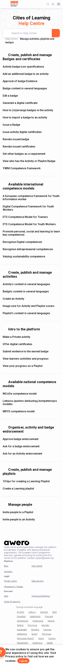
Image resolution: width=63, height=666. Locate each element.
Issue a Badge (11, 124)
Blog (6, 566)
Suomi (34, 634)
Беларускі (37, 643)
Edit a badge (10, 95)
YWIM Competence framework (21, 168)
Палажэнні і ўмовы (13, 586)
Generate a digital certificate (20, 103)
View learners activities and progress (26, 358)
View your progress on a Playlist (23, 366)
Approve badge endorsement (20, 439)
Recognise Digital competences (22, 242)
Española (21, 616)
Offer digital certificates (17, 344)
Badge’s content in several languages (26, 291)
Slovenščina (22, 621)
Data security (38, 581)
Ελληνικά (32, 625)
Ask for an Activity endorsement (22, 453)
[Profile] (53, 4)
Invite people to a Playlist (18, 512)
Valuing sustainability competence (24, 256)
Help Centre (11, 38)
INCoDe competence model (20, 393)
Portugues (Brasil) (25, 638)
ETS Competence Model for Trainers (25, 217)
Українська (37, 621)
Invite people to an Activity (19, 519)
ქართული (22, 634)
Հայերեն (22, 630)
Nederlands (35, 616)
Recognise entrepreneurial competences (28, 249)
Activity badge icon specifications (23, 66)
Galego (20, 625)
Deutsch (44, 612)
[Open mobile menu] (58, 4)
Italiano (51, 621)
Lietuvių (32, 612)
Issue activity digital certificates (22, 132)
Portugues (46, 634)
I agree (23, 661)
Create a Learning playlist (18, 488)
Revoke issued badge (16, 139)
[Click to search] (47, 4)
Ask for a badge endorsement (21, 446)
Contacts (8, 571)
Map (6, 596)
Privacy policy (10, 581)
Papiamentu (22, 643)
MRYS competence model (19, 411)
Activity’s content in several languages (26, 284)
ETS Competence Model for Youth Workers (29, 224)
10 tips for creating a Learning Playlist (26, 481)
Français (47, 630)
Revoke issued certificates (19, 146)
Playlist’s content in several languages (26, 313)
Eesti (54, 612)
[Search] (56, 33)
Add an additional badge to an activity (26, 74)
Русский (49, 616)
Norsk (41, 638)
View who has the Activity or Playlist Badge (29, 161)
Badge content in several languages (25, 88)
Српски (51, 638)
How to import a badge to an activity (25, 117)
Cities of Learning (12, 601)
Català (50, 643)
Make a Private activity (16, 336)
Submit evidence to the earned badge (25, 351)
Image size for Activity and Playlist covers (28, 306)
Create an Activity (13, 298)
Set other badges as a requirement (24, 153)
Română (35, 630)
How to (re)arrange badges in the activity (28, 110)
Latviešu (45, 625)
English (20, 612)
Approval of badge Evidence (20, 81)
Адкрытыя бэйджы (41, 596)
